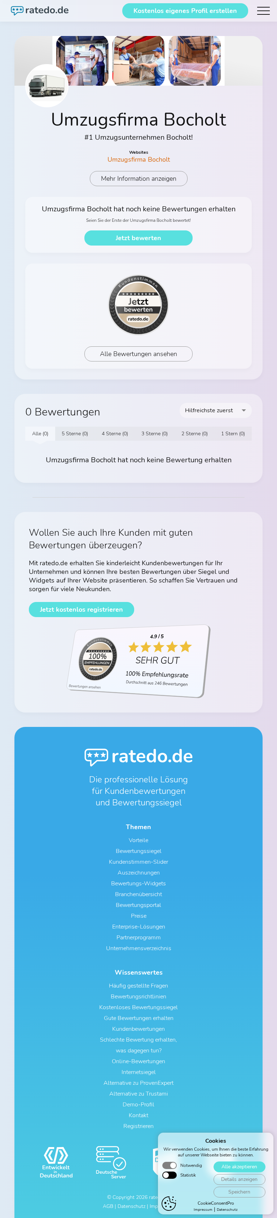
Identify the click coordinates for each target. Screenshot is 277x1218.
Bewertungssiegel (139, 851)
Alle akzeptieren (239, 1166)
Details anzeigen (239, 1179)
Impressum (203, 1209)
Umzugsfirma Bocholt (138, 159)
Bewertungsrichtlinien (138, 997)
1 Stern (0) (233, 433)
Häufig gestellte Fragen (138, 986)
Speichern (239, 1191)
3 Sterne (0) (154, 433)
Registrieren (138, 1126)
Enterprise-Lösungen (138, 927)
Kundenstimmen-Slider (138, 862)
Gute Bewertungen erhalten (138, 1018)
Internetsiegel (139, 1072)
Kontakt (138, 1115)
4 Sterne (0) (115, 433)
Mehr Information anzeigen (138, 178)
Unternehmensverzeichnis (138, 948)
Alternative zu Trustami (138, 1094)
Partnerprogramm (138, 937)
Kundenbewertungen (138, 1029)
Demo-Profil (138, 1105)
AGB (108, 1206)
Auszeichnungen (139, 873)
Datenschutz (227, 1209)
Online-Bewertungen (138, 1061)
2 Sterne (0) (194, 433)
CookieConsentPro (216, 1203)
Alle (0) (40, 433)
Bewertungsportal (138, 905)
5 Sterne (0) (75, 433)
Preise (138, 916)
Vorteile (138, 840)
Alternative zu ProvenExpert (138, 1083)
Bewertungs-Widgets (138, 883)
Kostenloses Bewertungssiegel (138, 1007)
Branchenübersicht (138, 894)
